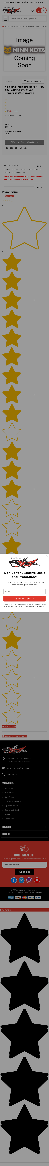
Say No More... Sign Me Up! (24, 598)
